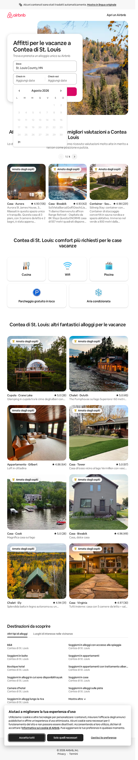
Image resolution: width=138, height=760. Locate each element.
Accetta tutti (26, 737)
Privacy (62, 753)
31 (19, 142)
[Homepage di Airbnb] (16, 15)
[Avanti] (74, 157)
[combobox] (45, 68)
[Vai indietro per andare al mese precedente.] (19, 91)
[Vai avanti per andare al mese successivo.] (61, 91)
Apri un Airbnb (116, 15)
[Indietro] (61, 157)
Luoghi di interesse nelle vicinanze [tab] (53, 633)
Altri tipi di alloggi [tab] (17, 633)
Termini (73, 753)
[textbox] (29, 80)
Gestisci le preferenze (103, 737)
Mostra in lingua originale (101, 4)
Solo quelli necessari (65, 737)
